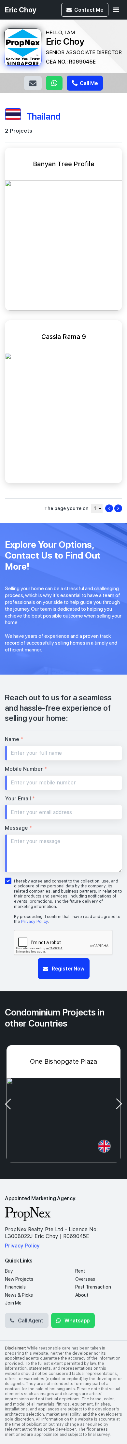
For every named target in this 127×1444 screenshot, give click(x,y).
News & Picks (19, 1295)
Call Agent (30, 1320)
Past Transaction (93, 1287)
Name (14, 739)
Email (33, 83)
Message (18, 828)
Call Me (88, 83)
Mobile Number (26, 769)
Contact (88, 9)
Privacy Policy (34, 921)
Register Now (67, 968)
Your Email (20, 798)
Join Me (13, 1303)
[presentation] (8, 1103)
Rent (80, 1271)
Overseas (85, 1279)
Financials (15, 1287)
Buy (9, 1271)
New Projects (19, 1279)
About (82, 1295)
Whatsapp (54, 83)
